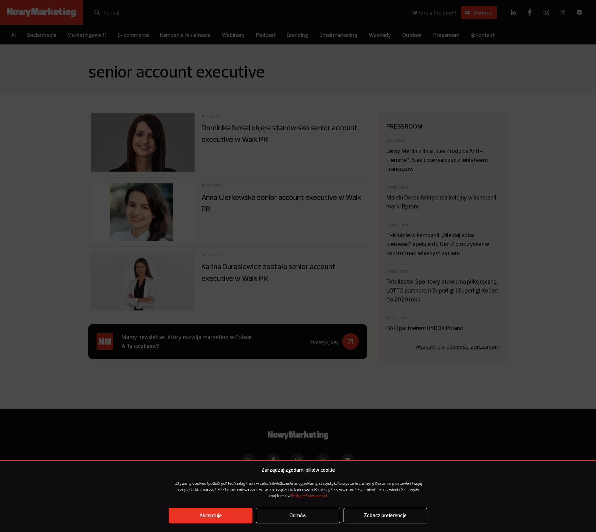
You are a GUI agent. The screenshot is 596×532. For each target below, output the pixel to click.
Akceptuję (210, 515)
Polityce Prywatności (309, 496)
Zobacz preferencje (385, 515)
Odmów (298, 515)
